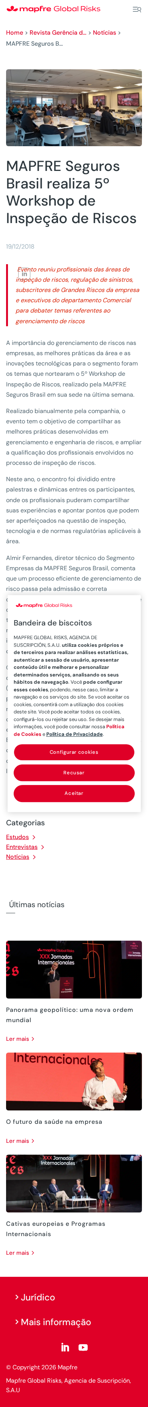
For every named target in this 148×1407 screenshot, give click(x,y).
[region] (74, 703)
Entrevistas (22, 847)
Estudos (17, 837)
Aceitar (74, 793)
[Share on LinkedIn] (24, 274)
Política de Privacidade (74, 734)
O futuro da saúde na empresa (54, 1122)
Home (14, 33)
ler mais (17, 1039)
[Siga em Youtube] (83, 1347)
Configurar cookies (74, 752)
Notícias (104, 33)
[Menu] (137, 9)
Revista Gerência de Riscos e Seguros (58, 33)
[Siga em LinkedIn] (64, 1347)
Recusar (74, 772)
